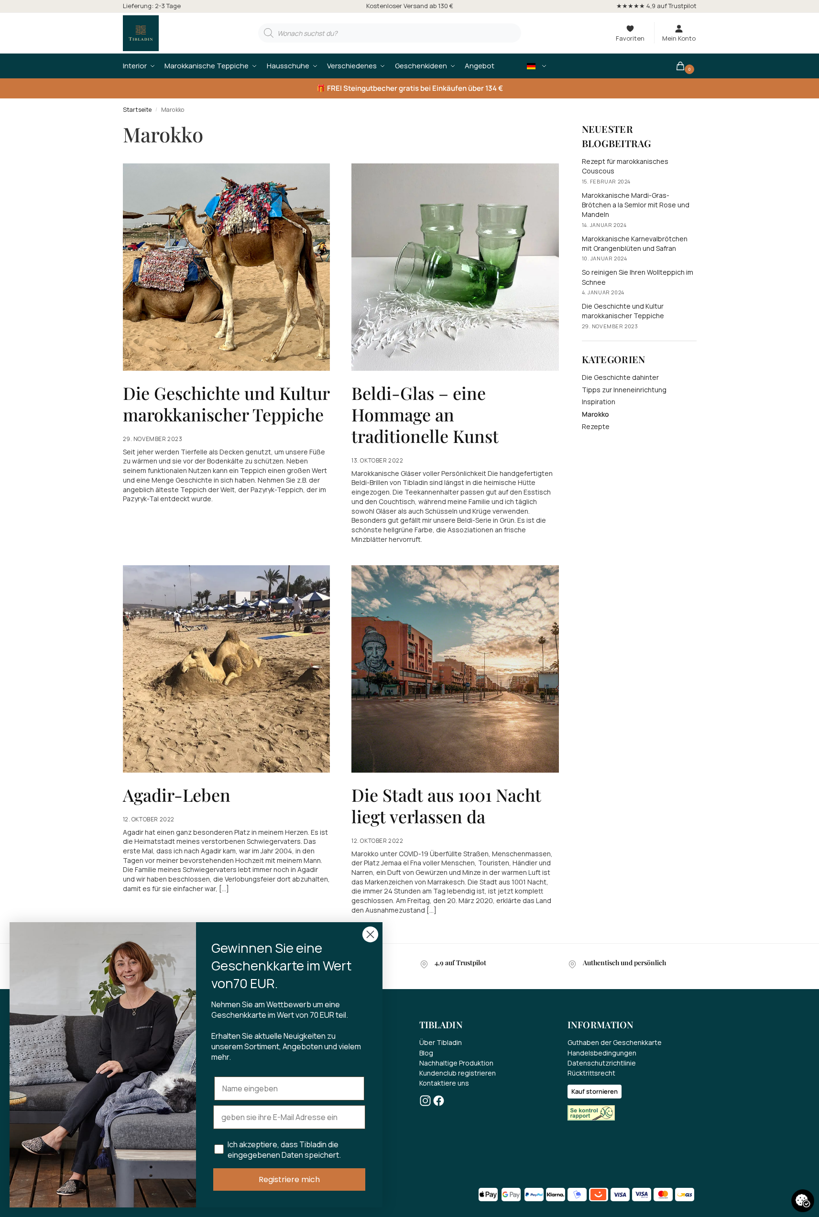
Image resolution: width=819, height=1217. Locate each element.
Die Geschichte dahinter (620, 377)
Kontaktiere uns (444, 1083)
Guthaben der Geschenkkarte (615, 1042)
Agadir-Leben (176, 794)
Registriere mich (289, 1179)
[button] (686, 66)
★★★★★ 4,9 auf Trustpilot (656, 5)
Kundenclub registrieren (457, 1072)
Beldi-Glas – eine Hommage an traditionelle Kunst (425, 414)
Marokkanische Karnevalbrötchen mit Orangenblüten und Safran (635, 243)
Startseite (137, 110)
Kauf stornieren (594, 1091)
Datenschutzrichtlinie (602, 1062)
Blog (426, 1052)
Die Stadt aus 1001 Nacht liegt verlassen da (446, 805)
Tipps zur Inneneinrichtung (624, 389)
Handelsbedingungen (602, 1052)
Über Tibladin (440, 1042)
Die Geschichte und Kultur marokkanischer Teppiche (226, 403)
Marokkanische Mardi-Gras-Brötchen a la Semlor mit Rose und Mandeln (635, 205)
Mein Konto (679, 38)
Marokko (595, 414)
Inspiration (598, 401)
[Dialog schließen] (370, 934)
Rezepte (596, 426)
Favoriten (630, 38)
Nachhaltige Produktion (456, 1062)
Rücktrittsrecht (591, 1072)
